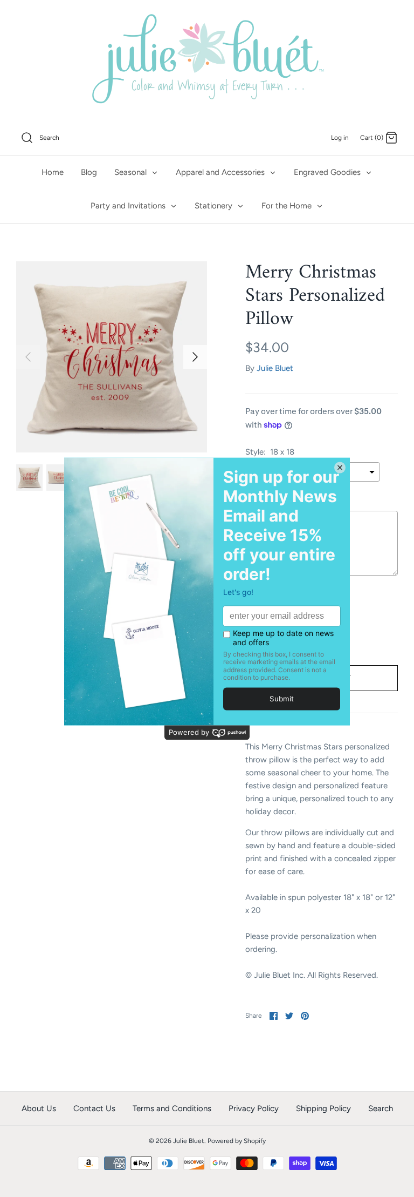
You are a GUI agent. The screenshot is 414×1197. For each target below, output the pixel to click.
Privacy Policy (254, 1108)
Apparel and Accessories (221, 172)
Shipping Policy (323, 1108)
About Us (39, 1108)
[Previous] (28, 357)
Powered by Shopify (237, 1141)
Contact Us (94, 1108)
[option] (111, 356)
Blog (89, 172)
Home (53, 172)
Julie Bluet (275, 368)
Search (380, 1108)
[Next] (195, 357)
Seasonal (131, 172)
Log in (340, 137)
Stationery (214, 206)
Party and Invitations (129, 206)
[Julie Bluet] (207, 60)
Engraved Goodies (328, 172)
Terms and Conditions (172, 1108)
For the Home (287, 206)
